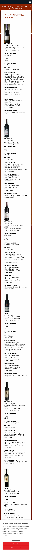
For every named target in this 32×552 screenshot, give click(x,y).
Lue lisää (4, 535)
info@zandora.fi (18, 8)
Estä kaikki (16, 544)
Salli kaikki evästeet (16, 547)
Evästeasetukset (16, 540)
